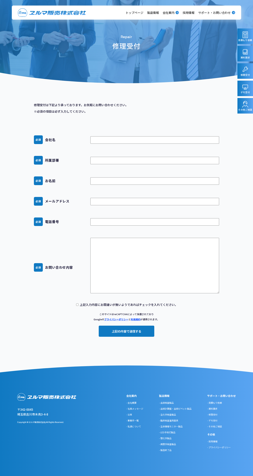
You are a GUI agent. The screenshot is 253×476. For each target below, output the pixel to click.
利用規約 (135, 319)
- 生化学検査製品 (167, 414)
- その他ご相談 (214, 426)
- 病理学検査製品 (167, 444)
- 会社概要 (131, 402)
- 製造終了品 (165, 450)
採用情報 (188, 12)
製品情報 (153, 12)
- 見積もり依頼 (214, 402)
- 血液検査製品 (166, 402)
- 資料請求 (212, 408)
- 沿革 (129, 414)
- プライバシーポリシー (219, 447)
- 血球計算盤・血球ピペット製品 (175, 408)
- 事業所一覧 (132, 420)
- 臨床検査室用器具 (168, 420)
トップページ (134, 12)
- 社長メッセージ (134, 408)
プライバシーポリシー (116, 319)
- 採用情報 (212, 441)
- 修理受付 (212, 414)
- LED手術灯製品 (167, 432)
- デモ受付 (212, 420)
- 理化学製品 (165, 438)
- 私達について (133, 426)
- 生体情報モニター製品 (171, 426)
